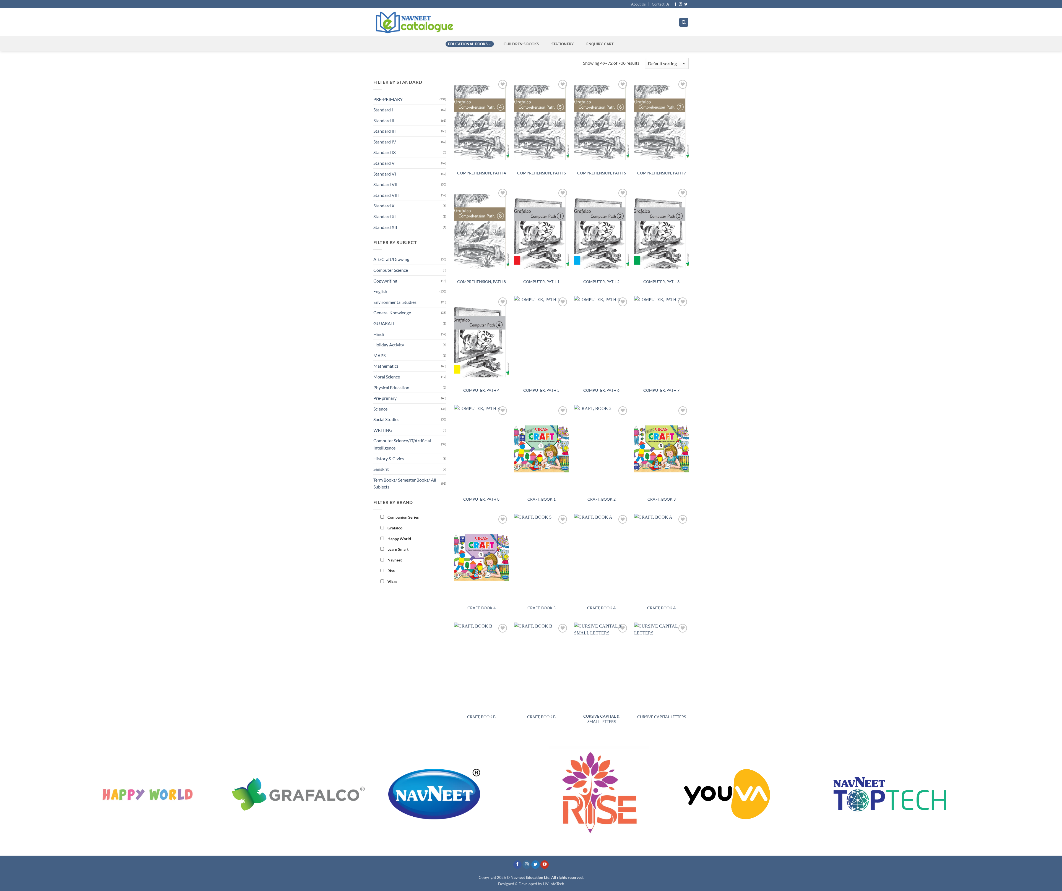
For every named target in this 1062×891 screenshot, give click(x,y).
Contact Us (661, 4)
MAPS (379, 355)
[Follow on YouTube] (544, 864)
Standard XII (385, 227)
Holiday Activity (388, 344)
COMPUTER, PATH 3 (661, 281)
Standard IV (384, 141)
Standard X (383, 205)
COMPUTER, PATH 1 (541, 281)
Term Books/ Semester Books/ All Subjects (404, 483)
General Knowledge (392, 312)
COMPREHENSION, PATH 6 (601, 173)
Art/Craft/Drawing (391, 259)
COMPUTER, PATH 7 (661, 390)
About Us (638, 4)
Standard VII (385, 184)
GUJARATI (383, 323)
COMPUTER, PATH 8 (481, 499)
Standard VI (384, 173)
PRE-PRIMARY (388, 99)
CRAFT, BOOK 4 (481, 607)
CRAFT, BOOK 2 (601, 499)
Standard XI (384, 216)
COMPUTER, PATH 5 (541, 390)
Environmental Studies (395, 302)
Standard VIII (386, 195)
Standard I (383, 109)
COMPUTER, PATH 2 (601, 281)
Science (380, 408)
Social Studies (386, 419)
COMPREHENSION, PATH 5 (541, 173)
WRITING (382, 430)
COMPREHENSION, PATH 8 (481, 281)
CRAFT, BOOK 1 (541, 499)
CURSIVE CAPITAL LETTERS (661, 716)
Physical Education (391, 387)
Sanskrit (381, 469)
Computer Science (390, 270)
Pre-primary (385, 398)
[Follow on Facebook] (675, 4)
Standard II (383, 120)
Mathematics (386, 366)
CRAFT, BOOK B (481, 716)
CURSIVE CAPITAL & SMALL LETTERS (601, 719)
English (380, 291)
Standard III (384, 131)
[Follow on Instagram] (680, 4)
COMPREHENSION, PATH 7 (661, 173)
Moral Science (386, 376)
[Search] (683, 22)
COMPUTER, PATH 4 (481, 390)
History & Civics (388, 458)
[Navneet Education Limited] (461, 22)
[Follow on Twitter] (686, 4)
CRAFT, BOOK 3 (661, 499)
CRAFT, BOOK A (601, 607)
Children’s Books (521, 44)
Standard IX (384, 152)
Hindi (378, 334)
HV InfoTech (553, 883)
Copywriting (385, 280)
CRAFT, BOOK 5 (541, 607)
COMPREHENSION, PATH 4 (481, 173)
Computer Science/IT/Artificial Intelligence (402, 444)
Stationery (562, 44)
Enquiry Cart (600, 44)
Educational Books (467, 44)
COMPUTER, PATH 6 (601, 390)
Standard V (384, 163)
